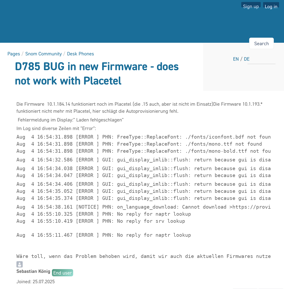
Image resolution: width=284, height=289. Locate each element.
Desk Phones (80, 54)
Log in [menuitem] (271, 5)
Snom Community (43, 54)
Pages (13, 54)
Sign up (251, 5)
